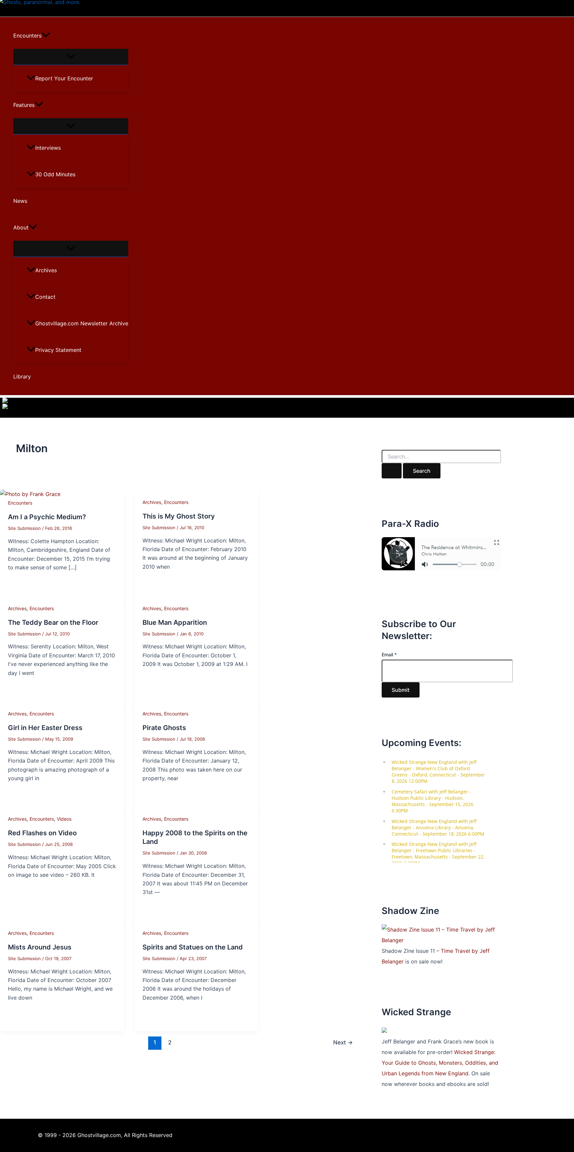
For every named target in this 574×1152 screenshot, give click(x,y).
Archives (46, 270)
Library (22, 376)
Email (389, 654)
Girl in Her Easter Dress (45, 728)
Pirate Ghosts (164, 728)
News (20, 201)
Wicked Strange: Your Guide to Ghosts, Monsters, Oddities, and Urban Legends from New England (440, 1063)
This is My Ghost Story (179, 516)
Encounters (27, 35)
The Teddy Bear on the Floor (53, 622)
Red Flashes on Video (42, 833)
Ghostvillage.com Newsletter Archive (81, 323)
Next (343, 1042)
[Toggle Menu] (70, 57)
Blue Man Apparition (175, 622)
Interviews (48, 147)
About (21, 227)
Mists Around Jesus (39, 947)
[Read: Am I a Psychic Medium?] (30, 494)
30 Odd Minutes (55, 174)
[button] (46, 35)
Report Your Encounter (64, 78)
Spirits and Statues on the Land (193, 947)
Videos (64, 819)
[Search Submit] (392, 470)
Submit (401, 690)
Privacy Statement (58, 350)
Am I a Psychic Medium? (47, 517)
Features (24, 105)
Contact (45, 296)
